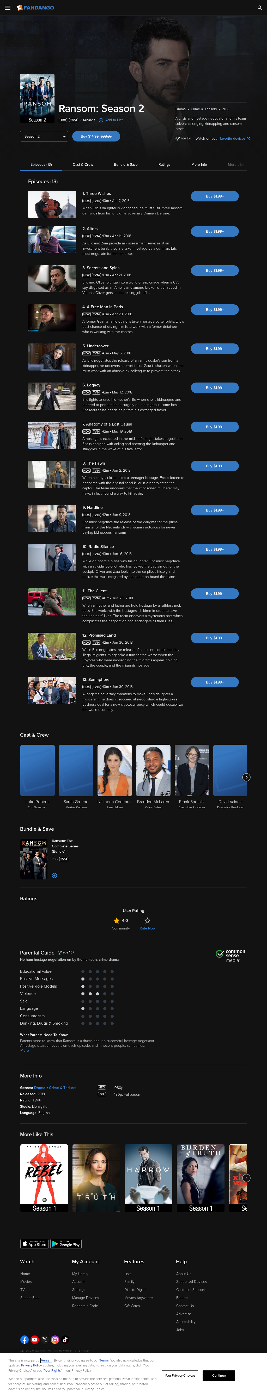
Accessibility (186, 1322)
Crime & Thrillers (62, 1088)
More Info (199, 164)
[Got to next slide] (246, 777)
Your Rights (52, 1371)
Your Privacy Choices (180, 1376)
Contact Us (185, 1306)
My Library (80, 1274)
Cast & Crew (83, 164)
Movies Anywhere (138, 1298)
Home (25, 1274)
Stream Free (30, 1298)
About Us (183, 1274)
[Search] (260, 8)
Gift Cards (132, 1306)
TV (22, 1290)
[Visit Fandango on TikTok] (65, 1339)
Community (121, 928)
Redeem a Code (85, 1306)
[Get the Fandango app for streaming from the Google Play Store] (66, 1243)
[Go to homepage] (35, 8)
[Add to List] (54, 875)
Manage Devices (85, 1298)
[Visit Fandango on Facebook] (24, 1339)
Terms (104, 1360)
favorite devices (233, 138)
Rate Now (147, 928)
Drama (39, 1088)
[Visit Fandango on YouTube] (34, 1339)
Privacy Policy (31, 1365)
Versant (46, 1360)
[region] (133, 1375)
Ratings (165, 164)
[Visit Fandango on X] (44, 1339)
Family (129, 1281)
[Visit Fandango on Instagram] (55, 1339)
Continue (219, 1376)
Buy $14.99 (100, 136)
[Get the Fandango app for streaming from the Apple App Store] (34, 1243)
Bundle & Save (126, 164)
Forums (182, 1298)
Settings (78, 1290)
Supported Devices (191, 1281)
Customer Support (190, 1290)
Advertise (183, 1314)
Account (79, 1281)
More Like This (240, 164)
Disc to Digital (135, 1290)
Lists (127, 1274)
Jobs (180, 1330)
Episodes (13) (41, 164)
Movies (26, 1281)
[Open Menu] (7, 8)
